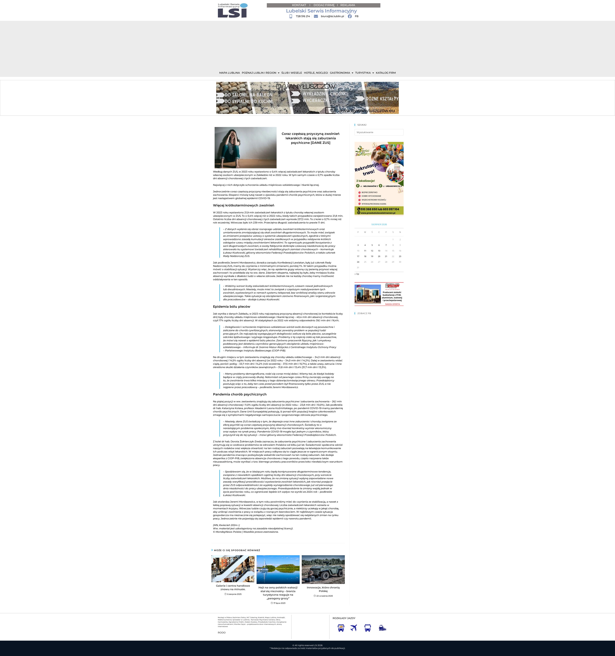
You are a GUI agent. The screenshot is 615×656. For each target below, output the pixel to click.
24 (358, 262)
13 (379, 250)
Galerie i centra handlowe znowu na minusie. (233, 587)
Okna (278, 620)
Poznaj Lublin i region (259, 72)
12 (372, 250)
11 (365, 250)
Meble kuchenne (225, 620)
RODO (222, 632)
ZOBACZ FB (364, 313)
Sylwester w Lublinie (241, 620)
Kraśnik (261, 617)
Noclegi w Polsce (225, 617)
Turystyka (363, 72)
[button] (220, 98)
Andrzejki (281, 617)
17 (358, 256)
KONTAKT (299, 5)
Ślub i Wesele (291, 72)
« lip (357, 274)
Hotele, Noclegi (316, 72)
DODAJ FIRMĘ (324, 5)
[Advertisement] (307, 44)
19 (372, 256)
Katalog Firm (386, 72)
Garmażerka (223, 622)
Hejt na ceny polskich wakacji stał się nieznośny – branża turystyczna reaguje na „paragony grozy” (278, 593)
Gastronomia (340, 72)
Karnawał (254, 620)
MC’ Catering (252, 617)
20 (379, 256)
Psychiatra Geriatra (267, 620)
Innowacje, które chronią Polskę (323, 589)
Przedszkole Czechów (267, 622)
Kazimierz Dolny (239, 617)
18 (365, 256)
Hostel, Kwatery (251, 622)
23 (400, 256)
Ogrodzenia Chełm (236, 622)
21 (386, 256)
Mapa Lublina (229, 72)
